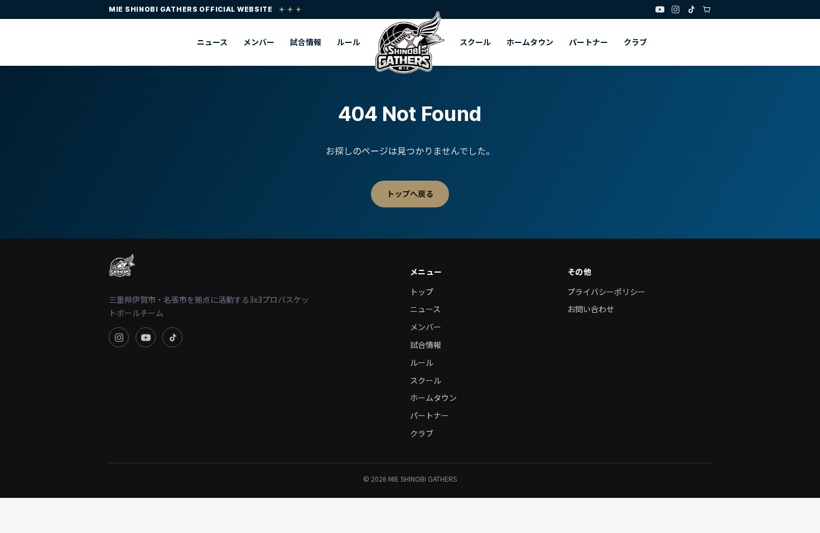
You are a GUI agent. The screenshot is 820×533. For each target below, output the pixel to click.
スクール (475, 41)
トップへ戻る (410, 193)
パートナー (588, 41)
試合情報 (305, 41)
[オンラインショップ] (706, 9)
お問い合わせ (590, 308)
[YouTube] (659, 9)
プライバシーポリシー (606, 291)
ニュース (212, 41)
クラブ (635, 41)
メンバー (258, 41)
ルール (348, 41)
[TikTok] (691, 9)
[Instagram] (675, 9)
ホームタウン (530, 41)
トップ (421, 291)
